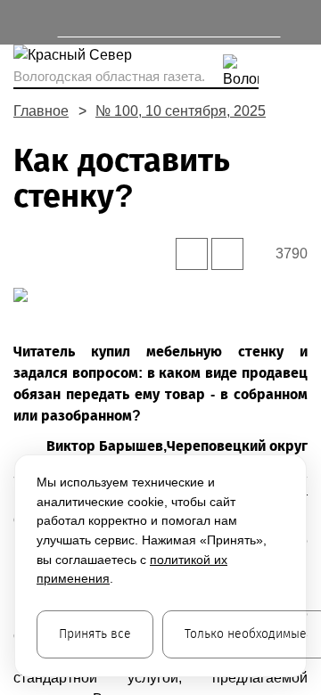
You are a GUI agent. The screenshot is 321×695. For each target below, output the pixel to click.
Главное (41, 111)
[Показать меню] (21, 22)
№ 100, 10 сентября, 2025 (180, 111)
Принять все (95, 634)
